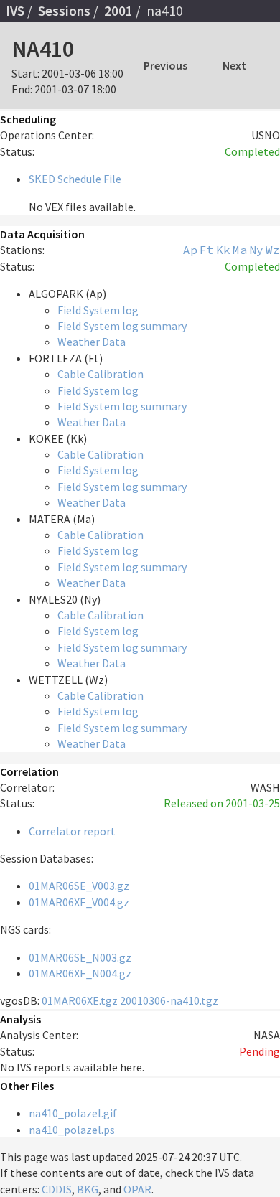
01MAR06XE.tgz (80, 1000)
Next (234, 65)
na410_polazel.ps (72, 1129)
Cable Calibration (100, 374)
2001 (118, 10)
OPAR (137, 1189)
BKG (87, 1189)
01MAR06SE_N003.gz (80, 957)
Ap (190, 250)
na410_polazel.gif (73, 1113)
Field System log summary (122, 326)
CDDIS (57, 1189)
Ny (256, 250)
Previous (165, 65)
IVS (15, 10)
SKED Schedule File (75, 179)
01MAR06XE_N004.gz (80, 973)
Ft (207, 250)
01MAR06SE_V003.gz (79, 885)
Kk (223, 250)
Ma (240, 250)
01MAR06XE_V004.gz (79, 902)
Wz (273, 250)
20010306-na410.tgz (169, 1000)
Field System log (98, 310)
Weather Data (91, 341)
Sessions (64, 10)
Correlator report (72, 831)
